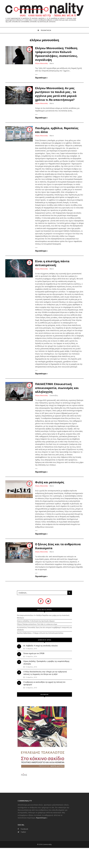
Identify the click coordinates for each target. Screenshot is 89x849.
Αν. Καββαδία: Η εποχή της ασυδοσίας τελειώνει (40, 646)
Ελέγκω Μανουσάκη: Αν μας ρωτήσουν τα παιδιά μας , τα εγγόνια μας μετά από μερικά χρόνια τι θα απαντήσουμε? (56, 94)
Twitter (23, 832)
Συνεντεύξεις (54, 395)
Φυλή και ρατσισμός (49, 482)
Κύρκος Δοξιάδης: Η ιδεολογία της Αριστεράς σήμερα (35, 621)
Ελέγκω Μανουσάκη (41, 63)
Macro (52, 63)
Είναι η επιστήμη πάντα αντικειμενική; (52, 263)
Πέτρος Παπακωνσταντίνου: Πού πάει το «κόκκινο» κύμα (37, 624)
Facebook (24, 829)
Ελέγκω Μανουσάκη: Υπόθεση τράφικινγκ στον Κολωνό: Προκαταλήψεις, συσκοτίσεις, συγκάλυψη (56, 54)
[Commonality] (44, 23)
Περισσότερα (41, 78)
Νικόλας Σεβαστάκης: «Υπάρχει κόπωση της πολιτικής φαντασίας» (40, 633)
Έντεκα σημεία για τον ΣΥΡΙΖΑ (33, 653)
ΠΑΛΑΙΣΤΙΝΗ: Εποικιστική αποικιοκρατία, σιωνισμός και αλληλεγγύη (57, 388)
